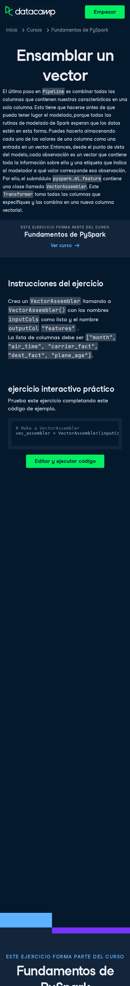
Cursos (34, 30)
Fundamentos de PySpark (79, 30)
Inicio (11, 30)
